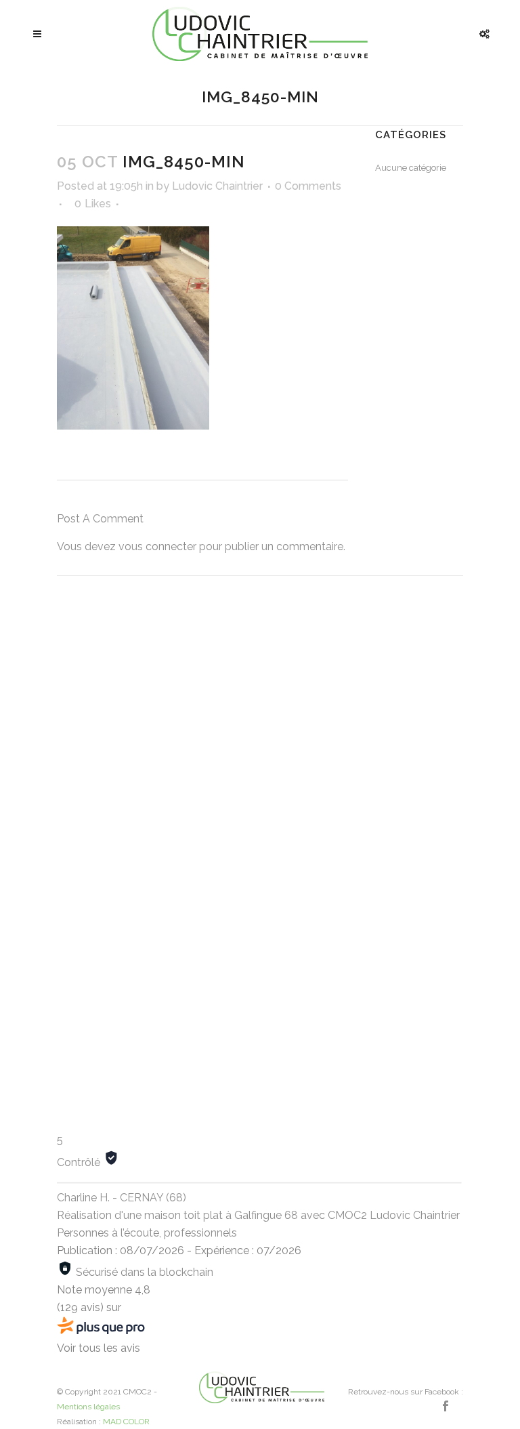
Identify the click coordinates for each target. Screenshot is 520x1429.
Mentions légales (88, 1406)
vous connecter (157, 546)
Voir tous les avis (98, 1348)
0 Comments (308, 186)
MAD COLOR (126, 1421)
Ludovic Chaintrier (217, 186)
